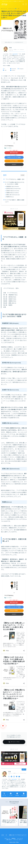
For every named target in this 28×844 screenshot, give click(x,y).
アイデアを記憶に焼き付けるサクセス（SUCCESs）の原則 (14, 183)
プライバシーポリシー (18, 839)
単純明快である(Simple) (12, 186)
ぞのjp (4, 4)
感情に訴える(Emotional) (13, 194)
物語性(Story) (10, 196)
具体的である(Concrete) (12, 190)
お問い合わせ (9, 839)
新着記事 (13, 838)
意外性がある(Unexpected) (13, 188)
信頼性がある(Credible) (12, 192)
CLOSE (22, 175)
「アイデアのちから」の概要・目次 (14, 179)
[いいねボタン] (3, 726)
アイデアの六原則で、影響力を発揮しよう (14, 200)
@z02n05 (15, 54)
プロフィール (7, 838)
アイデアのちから (9, 145)
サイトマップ (20, 838)
